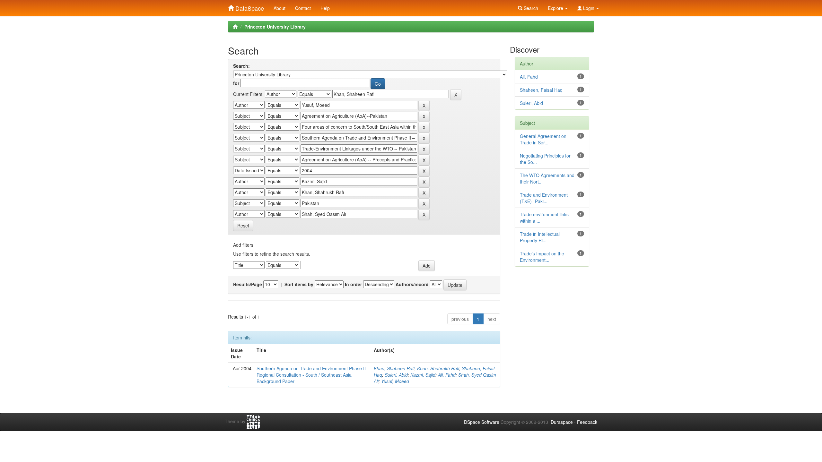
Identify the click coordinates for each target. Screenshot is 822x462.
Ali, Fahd (447, 375)
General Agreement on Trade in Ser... (543, 139)
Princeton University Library (275, 26)
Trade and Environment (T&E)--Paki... (544, 198)
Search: (241, 66)
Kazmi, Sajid (422, 375)
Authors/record (412, 284)
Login (589, 8)
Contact (303, 8)
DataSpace (249, 7)
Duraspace (562, 422)
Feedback (587, 422)
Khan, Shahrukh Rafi (438, 368)
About (279, 8)
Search (530, 8)
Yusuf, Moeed (395, 381)
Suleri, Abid (396, 375)
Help (325, 8)
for (236, 83)
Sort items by (298, 284)
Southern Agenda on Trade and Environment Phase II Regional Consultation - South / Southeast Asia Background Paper (311, 374)
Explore (556, 8)
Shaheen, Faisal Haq (541, 90)
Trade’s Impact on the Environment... (542, 256)
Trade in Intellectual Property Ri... (540, 237)
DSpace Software (481, 422)
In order (353, 284)
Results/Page (247, 284)
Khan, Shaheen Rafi (394, 368)
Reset (243, 225)
